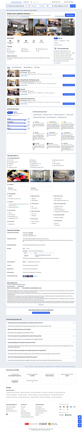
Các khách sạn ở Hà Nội (25, 392)
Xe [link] (34, 2)
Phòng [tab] (8, 67)
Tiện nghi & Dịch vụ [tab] (28, 67)
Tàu (31, 2)
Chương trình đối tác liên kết (41, 410)
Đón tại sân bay (12, 161)
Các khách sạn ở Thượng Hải (47, 392)
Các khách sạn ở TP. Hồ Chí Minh (12, 392)
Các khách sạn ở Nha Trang (59, 392)
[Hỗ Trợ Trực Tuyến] (80, 425)
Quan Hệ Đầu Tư (39, 406)
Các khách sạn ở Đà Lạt (22, 394)
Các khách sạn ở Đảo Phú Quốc (57, 394)
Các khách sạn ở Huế (34, 397)
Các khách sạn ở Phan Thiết (23, 397)
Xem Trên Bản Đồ (57, 62)
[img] (20, 27)
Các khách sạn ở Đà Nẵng (36, 392)
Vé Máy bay (26, 2)
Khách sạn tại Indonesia (39, 366)
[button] (37, 2)
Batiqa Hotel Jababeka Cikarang (18, 14)
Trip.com (26, 366)
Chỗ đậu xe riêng (57, 160)
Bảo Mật (37, 414)
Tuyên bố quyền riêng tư (26, 414)
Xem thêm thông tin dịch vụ (11, 410)
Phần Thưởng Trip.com (40, 408)
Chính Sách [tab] (37, 67)
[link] (56, 2)
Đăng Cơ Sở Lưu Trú (40, 412)
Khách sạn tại (58, 366)
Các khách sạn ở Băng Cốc (11, 394)
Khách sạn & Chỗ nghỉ (16, 2)
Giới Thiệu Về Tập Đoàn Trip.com (27, 416)
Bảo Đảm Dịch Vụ (9, 408)
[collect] (80, 417)
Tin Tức (22, 408)
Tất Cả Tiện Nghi (10, 52)
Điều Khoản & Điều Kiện (25, 412)
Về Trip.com (23, 406)
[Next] (74, 176)
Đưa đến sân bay (34, 163)
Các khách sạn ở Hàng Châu (11, 397)
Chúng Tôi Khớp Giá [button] (60, 16)
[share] (80, 421)
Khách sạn (32, 366)
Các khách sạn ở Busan (32, 394)
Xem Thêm (9, 59)
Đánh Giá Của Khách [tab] (17, 67)
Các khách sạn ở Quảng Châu (44, 394)
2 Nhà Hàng (11, 163)
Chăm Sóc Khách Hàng (10, 406)
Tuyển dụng (23, 410)
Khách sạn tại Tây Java (49, 366)
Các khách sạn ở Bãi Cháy (56, 397)
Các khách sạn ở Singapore (45, 397)
